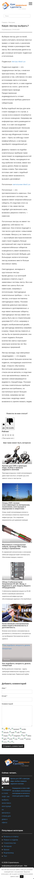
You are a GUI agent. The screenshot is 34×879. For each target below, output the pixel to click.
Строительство (10, 843)
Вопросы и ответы (11, 836)
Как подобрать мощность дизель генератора (16, 664)
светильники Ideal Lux (21, 184)
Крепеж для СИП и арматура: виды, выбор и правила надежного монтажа (14, 467)
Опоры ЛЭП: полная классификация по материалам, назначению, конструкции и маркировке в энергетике (16, 506)
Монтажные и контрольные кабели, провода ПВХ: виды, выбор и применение (14, 546)
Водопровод (9, 853)
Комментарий (7, 704)
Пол (5, 856)
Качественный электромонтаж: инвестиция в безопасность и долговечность (15, 625)
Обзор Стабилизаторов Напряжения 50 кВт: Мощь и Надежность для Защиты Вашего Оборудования (16, 585)
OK (22, 876)
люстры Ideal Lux (18, 62)
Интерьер (8, 846)
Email (4, 696)
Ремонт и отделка (11, 840)
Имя (4, 688)
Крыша (6, 849)
